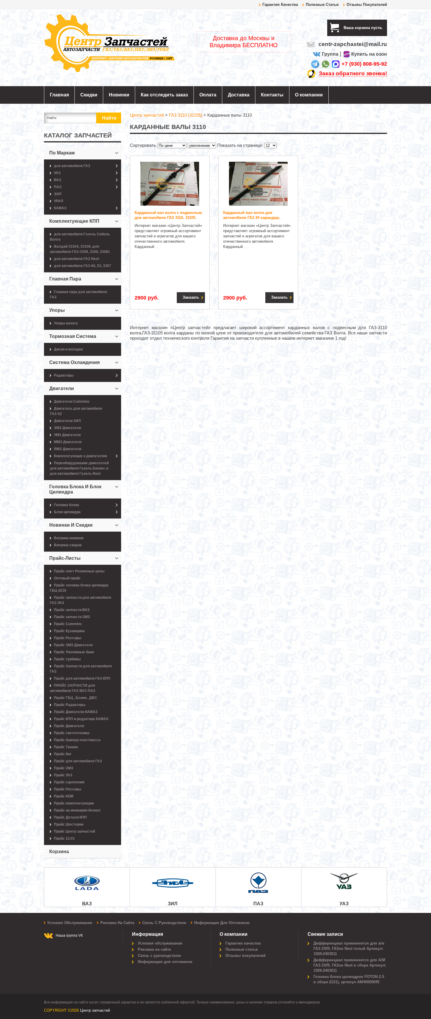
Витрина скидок (68, 545)
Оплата (207, 94)
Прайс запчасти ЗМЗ (72, 617)
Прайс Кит (63, 754)
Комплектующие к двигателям (80, 456)
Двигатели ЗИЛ (67, 421)
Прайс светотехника (71, 733)
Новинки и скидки (71, 525)
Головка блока (66, 505)
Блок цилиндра (67, 512)
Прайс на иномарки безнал (77, 810)
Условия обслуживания (69, 923)
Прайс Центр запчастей (74, 831)
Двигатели (61, 388)
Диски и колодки (68, 349)
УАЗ (57, 173)
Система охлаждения (74, 362)
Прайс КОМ (63, 796)
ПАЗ (58, 187)
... (157, 246)
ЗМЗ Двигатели (67, 428)
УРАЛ (58, 201)
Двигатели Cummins (71, 401)
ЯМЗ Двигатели (67, 449)
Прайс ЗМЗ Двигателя (73, 645)
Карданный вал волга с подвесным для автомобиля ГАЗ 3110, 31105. (168, 215)
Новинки (119, 94)
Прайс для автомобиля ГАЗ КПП (82, 678)
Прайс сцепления (69, 782)
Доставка (239, 94)
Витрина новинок (69, 538)
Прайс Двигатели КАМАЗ (76, 712)
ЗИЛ (57, 194)
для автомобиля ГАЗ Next (76, 259)
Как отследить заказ (164, 94)
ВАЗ (57, 180)
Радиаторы (64, 375)
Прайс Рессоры (67, 638)
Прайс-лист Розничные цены (79, 571)
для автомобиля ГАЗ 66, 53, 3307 (82, 266)
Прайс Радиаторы (69, 705)
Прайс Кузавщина (69, 631)
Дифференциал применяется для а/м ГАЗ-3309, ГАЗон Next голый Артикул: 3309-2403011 (348, 948)
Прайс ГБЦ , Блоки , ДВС (75, 698)
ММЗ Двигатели (68, 442)
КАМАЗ (60, 208)
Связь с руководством (164, 923)
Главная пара (65, 278)
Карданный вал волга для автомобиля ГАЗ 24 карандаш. (251, 215)
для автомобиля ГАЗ (72, 166)
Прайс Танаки (66, 747)
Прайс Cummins (68, 624)
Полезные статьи (322, 4)
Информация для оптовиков (222, 923)
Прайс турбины (67, 659)
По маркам (62, 152)
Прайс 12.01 (64, 838)
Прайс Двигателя (69, 726)
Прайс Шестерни (68, 824)
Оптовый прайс (67, 578)
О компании (309, 94)
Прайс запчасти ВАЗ (72, 610)
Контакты (272, 94)
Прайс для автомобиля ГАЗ (78, 761)
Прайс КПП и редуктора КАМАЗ (81, 719)
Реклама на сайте (117, 923)
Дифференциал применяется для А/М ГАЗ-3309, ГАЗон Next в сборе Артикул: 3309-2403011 (349, 965)
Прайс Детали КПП (70, 817)
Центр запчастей (95, 1010)
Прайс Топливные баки (74, 652)
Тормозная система (72, 336)
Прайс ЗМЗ (63, 768)
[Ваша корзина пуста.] (385, 27)
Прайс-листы (65, 558)
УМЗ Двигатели (67, 435)
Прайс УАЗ (63, 775)
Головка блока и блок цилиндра (75, 489)
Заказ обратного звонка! (353, 73)
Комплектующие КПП (74, 221)
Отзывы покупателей (367, 4)
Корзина (59, 851)
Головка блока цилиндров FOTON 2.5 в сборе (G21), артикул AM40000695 (348, 979)
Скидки (88, 94)
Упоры (57, 310)
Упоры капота (66, 323)
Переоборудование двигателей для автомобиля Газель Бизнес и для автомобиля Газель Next (79, 468)
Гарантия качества (280, 4)
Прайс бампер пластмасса (77, 740)
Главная (59, 94)
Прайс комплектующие (74, 803)
